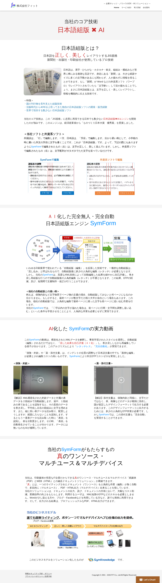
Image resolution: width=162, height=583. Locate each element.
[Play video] (41, 380)
